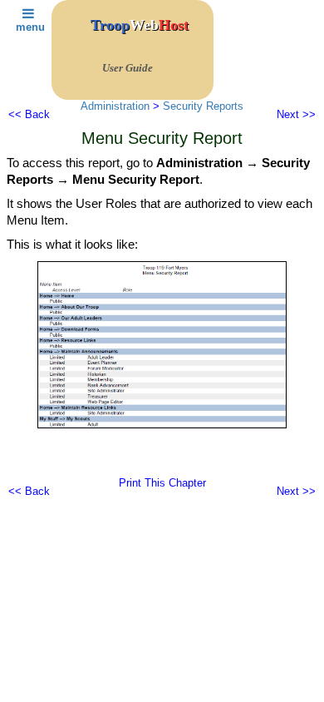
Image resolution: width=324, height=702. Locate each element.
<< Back (29, 114)
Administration (115, 106)
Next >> (296, 114)
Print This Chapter (162, 483)
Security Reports (203, 106)
